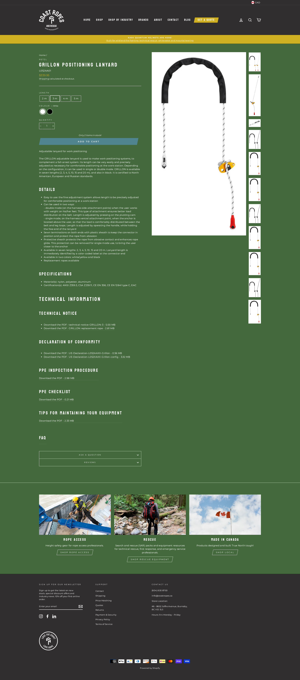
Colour (48, 106)
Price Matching (103, 600)
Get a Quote (206, 20)
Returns (99, 610)
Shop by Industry (120, 20)
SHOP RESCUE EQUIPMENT (150, 559)
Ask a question (90, 455)
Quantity (45, 120)
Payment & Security (106, 615)
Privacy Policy (102, 619)
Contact (173, 20)
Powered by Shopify (150, 668)
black (50, 112)
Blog (187, 20)
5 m (76, 98)
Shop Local (225, 552)
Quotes (99, 605)
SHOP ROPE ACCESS (74, 552)
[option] (150, 39)
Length (44, 93)
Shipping (44, 79)
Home (87, 20)
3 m (55, 98)
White (43, 112)
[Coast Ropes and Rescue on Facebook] (47, 616)
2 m (44, 98)
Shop (99, 20)
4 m (65, 98)
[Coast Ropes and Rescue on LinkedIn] (54, 616)
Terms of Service (104, 624)
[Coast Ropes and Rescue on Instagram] (41, 616)
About (158, 20)
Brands (143, 20)
